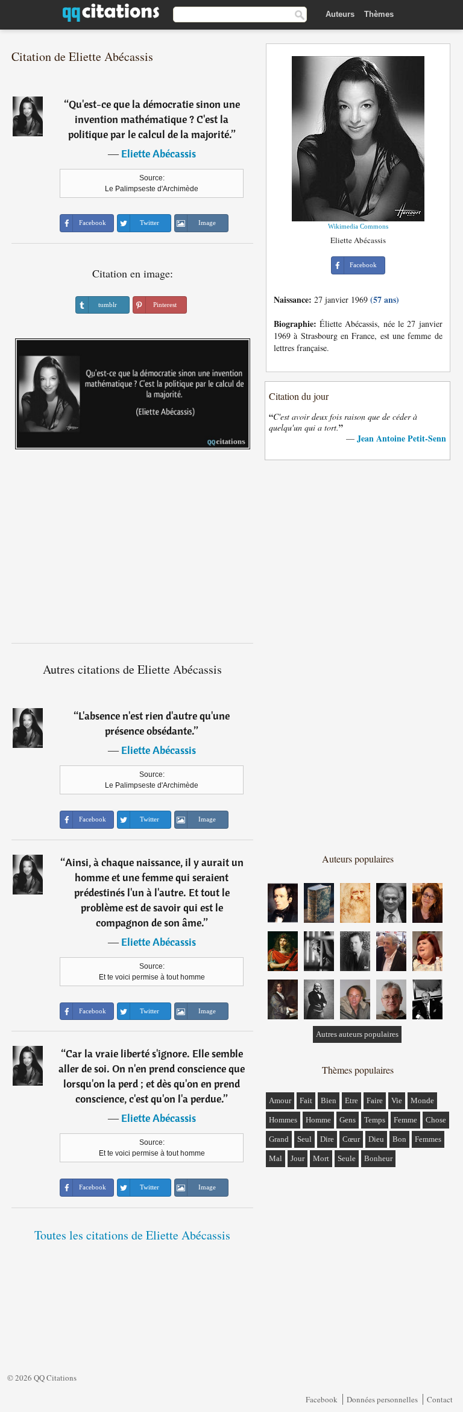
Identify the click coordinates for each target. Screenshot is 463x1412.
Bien (328, 1100)
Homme (318, 1119)
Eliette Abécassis (158, 153)
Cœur (351, 1139)
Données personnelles (382, 1399)
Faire (375, 1100)
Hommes (283, 1119)
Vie (396, 1100)
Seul (304, 1139)
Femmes (428, 1139)
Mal (275, 1158)
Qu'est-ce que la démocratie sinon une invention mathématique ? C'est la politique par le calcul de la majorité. (154, 119)
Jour (297, 1158)
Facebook (322, 1399)
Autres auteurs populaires (357, 1034)
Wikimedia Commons (358, 226)
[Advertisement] (132, 550)
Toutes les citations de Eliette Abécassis (132, 1235)
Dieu (376, 1139)
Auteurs (340, 14)
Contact (440, 1399)
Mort (321, 1158)
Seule (347, 1158)
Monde (422, 1100)
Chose (436, 1119)
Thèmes (379, 14)
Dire (327, 1139)
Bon (399, 1139)
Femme (405, 1119)
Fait (306, 1100)
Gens (347, 1119)
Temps (374, 1119)
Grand (279, 1139)
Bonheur (378, 1158)
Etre (351, 1100)
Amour (280, 1100)
